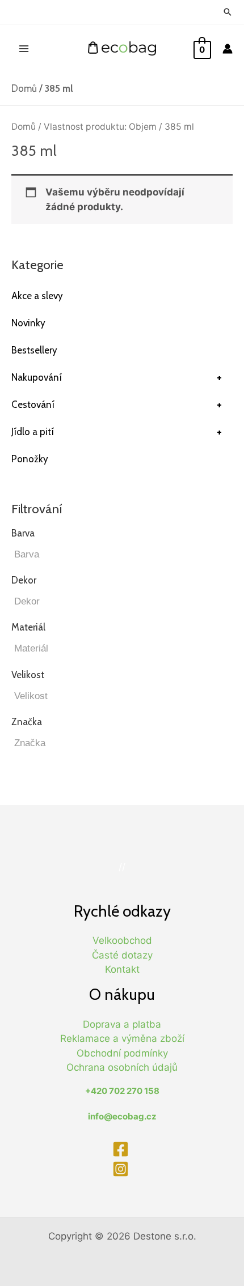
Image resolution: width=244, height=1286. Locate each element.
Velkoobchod (122, 940)
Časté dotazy (122, 955)
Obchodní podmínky (122, 1053)
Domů (24, 88)
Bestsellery (34, 350)
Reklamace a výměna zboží (122, 1038)
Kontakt (122, 969)
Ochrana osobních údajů (122, 1067)
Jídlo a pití (116, 431)
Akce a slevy (37, 295)
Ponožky (29, 459)
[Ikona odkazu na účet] (227, 49)
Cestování (116, 404)
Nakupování (116, 377)
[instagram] (122, 1169)
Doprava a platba (122, 1024)
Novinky (28, 323)
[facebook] (122, 1149)
